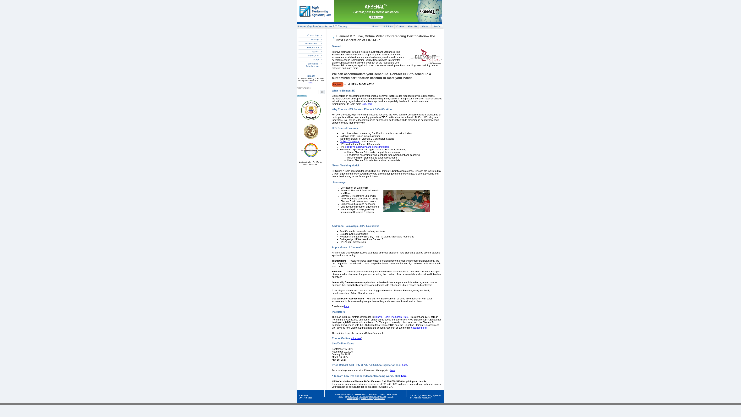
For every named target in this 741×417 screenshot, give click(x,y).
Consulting (340, 394)
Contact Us (353, 396)
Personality (392, 394)
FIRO (341, 396)
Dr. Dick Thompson (350, 141)
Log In (390, 396)
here (311, 83)
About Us (364, 396)
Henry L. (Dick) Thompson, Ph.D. (391, 317)
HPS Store (374, 396)
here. (404, 376)
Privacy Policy (353, 399)
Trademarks (302, 96)
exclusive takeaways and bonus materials (367, 147)
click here (367, 104)
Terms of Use (367, 399)
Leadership (373, 394)
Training (349, 394)
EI (346, 396)
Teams (382, 394)
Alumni (383, 396)
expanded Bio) (419, 327)
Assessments (360, 394)
